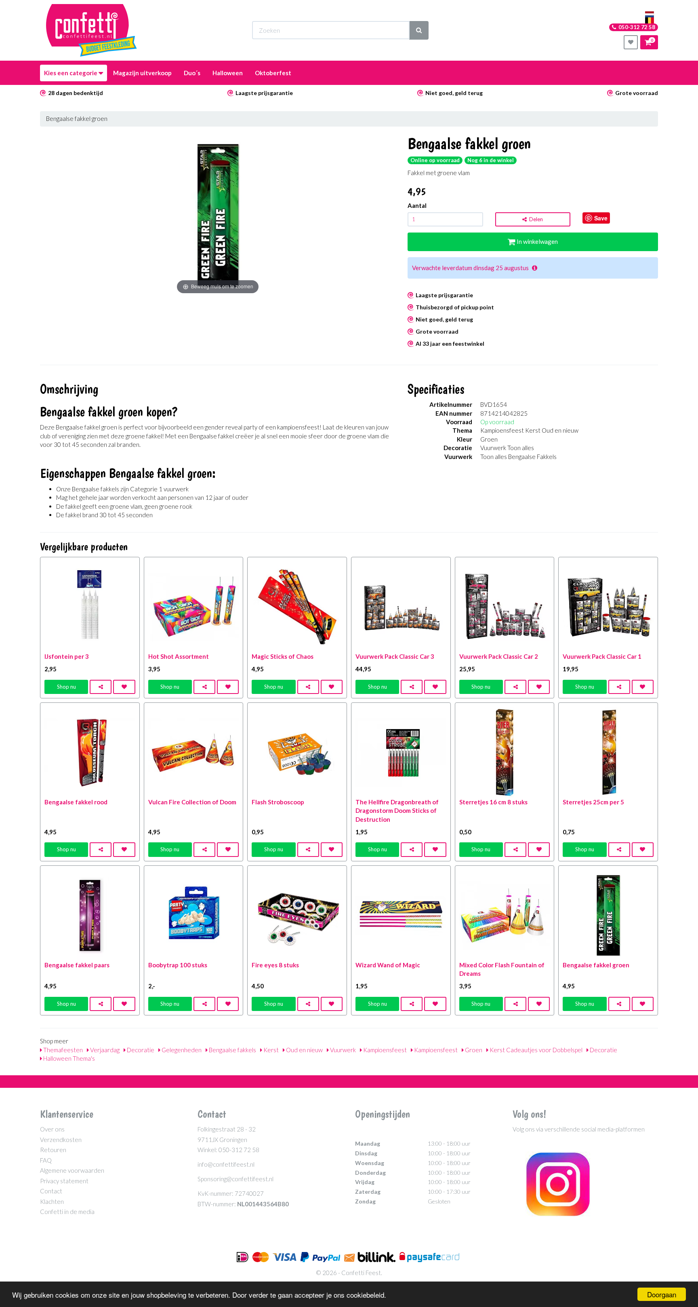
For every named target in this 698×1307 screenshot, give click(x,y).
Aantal (417, 205)
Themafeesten (62, 1049)
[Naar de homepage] (91, 30)
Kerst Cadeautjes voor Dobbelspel (535, 1049)
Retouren (53, 1149)
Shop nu (66, 686)
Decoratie (140, 1049)
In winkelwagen (536, 241)
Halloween (227, 72)
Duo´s (192, 72)
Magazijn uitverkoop (142, 72)
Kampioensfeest (384, 1049)
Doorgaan (661, 1294)
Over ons (52, 1129)
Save (601, 218)
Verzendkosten (61, 1139)
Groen (473, 1049)
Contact (51, 1191)
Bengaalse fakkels (232, 1049)
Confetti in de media (67, 1211)
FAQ (46, 1160)
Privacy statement (64, 1180)
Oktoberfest (273, 72)
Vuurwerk (342, 1049)
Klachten (52, 1201)
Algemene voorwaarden (72, 1170)
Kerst (270, 1049)
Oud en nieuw (304, 1049)
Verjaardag (104, 1049)
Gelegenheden (181, 1049)
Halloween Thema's (68, 1058)
